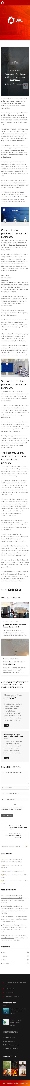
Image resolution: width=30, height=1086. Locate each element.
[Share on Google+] (20, 590)
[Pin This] (16, 590)
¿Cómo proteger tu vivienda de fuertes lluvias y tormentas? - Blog (13, 697)
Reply (6, 725)
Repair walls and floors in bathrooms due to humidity (14, 911)
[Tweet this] (9, 590)
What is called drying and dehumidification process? (15, 900)
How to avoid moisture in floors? (13, 871)
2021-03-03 (6, 701)
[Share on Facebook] (12, 590)
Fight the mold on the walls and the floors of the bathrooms (14, 930)
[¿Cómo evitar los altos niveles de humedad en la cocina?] (15, 610)
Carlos (9, 84)
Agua (12, 70)
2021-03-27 (6, 738)
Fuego (4, 956)
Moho (17, 70)
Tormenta (5, 963)
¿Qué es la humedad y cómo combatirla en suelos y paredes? (18, 1011)
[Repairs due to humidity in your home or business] (15, 647)
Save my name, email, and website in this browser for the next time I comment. (12, 808)
